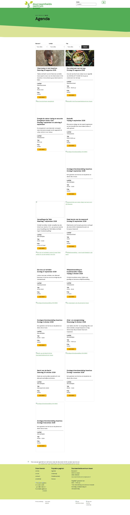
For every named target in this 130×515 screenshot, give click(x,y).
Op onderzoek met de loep (76, 69)
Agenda (53, 471)
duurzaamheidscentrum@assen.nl (81, 477)
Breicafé (76, 119)
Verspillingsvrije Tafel (47, 220)
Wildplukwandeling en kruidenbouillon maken (75, 272)
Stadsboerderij (55, 476)
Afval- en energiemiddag (76, 321)
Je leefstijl (38, 479)
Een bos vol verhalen (46, 271)
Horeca (53, 479)
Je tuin (37, 473)
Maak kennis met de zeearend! (77, 220)
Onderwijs (54, 473)
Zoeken (77, 2)
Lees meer (41, 97)
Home (36, 15)
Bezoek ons (41, 15)
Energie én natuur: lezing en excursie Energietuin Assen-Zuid (50, 121)
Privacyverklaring (39, 501)
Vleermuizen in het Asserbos (47, 69)
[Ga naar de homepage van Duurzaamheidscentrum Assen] (38, 6)
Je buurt (37, 476)
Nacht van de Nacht (46, 371)
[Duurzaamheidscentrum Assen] (103, 2)
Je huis (37, 471)
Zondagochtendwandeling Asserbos (79, 170)
